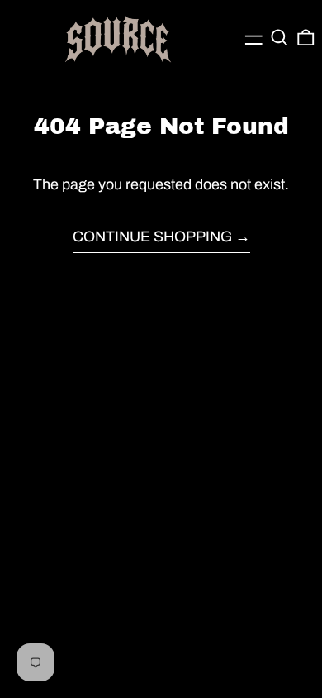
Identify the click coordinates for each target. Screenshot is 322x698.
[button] (279, 38)
